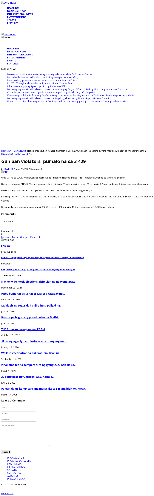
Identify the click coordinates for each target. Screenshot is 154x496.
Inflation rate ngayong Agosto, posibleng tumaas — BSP (36, 86)
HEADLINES (13, 7)
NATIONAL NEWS (16, 10)
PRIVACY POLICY (16, 478)
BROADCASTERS (16, 457)
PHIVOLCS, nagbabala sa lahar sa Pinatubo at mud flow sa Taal (39, 83)
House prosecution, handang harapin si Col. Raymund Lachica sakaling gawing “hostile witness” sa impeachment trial (66, 101)
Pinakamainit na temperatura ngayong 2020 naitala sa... (38, 365)
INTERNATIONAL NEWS (20, 13)
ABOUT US (12, 475)
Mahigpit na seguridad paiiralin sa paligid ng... (31, 305)
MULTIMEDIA (14, 463)
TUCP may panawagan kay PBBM (23, 329)
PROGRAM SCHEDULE (19, 460)
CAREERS (12, 469)
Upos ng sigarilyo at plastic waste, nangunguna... (34, 341)
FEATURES (12, 22)
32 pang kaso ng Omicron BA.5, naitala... (27, 376)
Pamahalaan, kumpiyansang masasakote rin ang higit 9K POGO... (44, 388)
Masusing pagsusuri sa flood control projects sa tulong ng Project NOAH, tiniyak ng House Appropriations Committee (68, 89)
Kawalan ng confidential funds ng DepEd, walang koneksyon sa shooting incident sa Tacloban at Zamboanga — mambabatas (71, 95)
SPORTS (11, 19)
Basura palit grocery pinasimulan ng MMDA (30, 317)
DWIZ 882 (9, 168)
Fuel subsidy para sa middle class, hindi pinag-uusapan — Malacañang (43, 77)
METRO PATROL (16, 466)
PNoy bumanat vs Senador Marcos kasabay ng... (33, 293)
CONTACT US (14, 472)
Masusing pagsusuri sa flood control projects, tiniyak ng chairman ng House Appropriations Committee (60, 98)
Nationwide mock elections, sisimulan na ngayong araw (38, 281)
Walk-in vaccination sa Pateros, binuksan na (30, 353)
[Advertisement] (77, 126)
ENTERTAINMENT (16, 16)
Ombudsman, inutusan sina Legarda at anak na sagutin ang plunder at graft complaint (51, 92)
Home (4, 150)
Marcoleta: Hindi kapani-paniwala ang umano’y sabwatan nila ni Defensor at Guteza (49, 74)
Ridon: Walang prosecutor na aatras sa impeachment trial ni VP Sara (42, 80)
